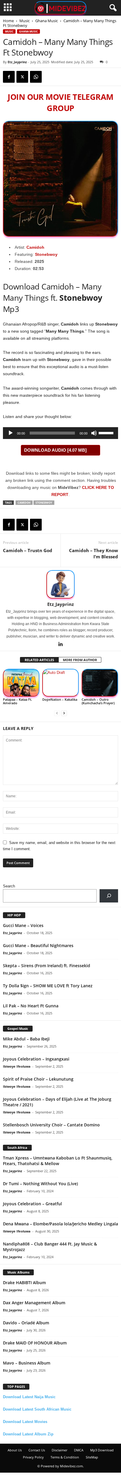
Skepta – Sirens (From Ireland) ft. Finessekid (46, 965)
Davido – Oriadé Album (26, 1323)
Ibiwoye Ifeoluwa (17, 1066)
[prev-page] (57, 713)
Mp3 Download (102, 1450)
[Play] (11, 433)
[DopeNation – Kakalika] (60, 683)
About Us (15, 1450)
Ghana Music (46, 20)
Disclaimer (59, 1450)
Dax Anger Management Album (34, 1302)
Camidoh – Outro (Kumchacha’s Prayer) (98, 701)
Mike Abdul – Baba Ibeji (26, 1039)
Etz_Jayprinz (17, 62)
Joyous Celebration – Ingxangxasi (36, 1059)
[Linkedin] (60, 645)
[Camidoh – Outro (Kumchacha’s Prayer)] (100, 683)
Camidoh (35, 247)
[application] (60, 433)
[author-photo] (60, 584)
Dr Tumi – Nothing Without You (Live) (40, 1183)
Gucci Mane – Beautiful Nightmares (38, 945)
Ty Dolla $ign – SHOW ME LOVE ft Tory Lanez (48, 985)
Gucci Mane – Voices (23, 925)
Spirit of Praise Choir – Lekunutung (38, 1079)
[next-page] (64, 713)
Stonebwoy (46, 254)
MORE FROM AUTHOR (80, 660)
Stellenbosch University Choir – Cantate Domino (51, 1125)
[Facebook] (9, 77)
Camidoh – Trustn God (27, 550)
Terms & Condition (65, 1457)
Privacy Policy (33, 1457)
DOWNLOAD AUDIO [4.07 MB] (55, 450)
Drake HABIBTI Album (24, 1282)
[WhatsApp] (36, 77)
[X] (22, 77)
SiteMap (92, 1457)
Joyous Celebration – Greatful (32, 1203)
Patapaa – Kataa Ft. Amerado (17, 701)
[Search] (109, 895)
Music (24, 20)
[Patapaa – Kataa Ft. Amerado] (21, 683)
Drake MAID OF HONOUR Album (35, 1343)
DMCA (78, 1450)
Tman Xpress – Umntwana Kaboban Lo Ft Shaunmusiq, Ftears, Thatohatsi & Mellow (57, 1160)
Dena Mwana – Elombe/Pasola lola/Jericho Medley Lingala (60, 1224)
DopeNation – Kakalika (59, 699)
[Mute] (94, 433)
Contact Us (36, 1450)
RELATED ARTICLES (39, 660)
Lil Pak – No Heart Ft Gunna (30, 1006)
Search (9, 886)
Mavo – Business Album (26, 1363)
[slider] (107, 432)
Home (8, 20)
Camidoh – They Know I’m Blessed (93, 553)
